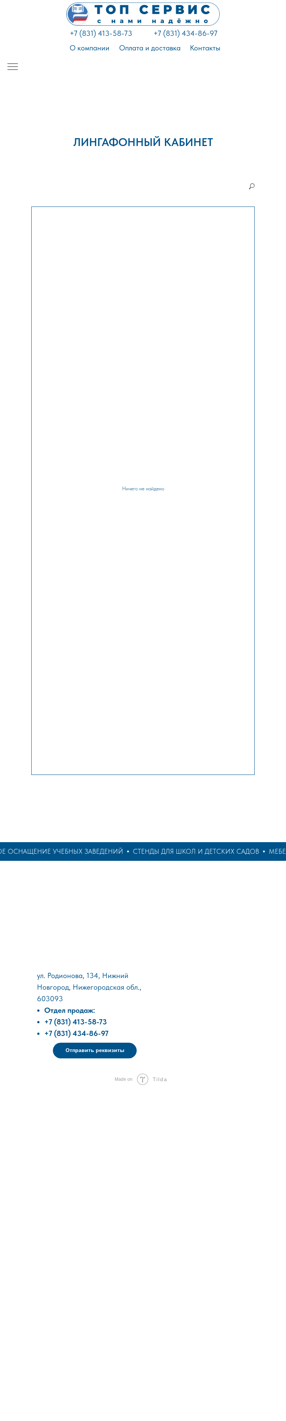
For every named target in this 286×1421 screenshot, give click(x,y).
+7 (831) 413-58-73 (101, 33)
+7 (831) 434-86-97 (185, 33)
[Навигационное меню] (12, 67)
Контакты (205, 47)
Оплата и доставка (150, 47)
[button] (95, 1050)
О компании (89, 47)
